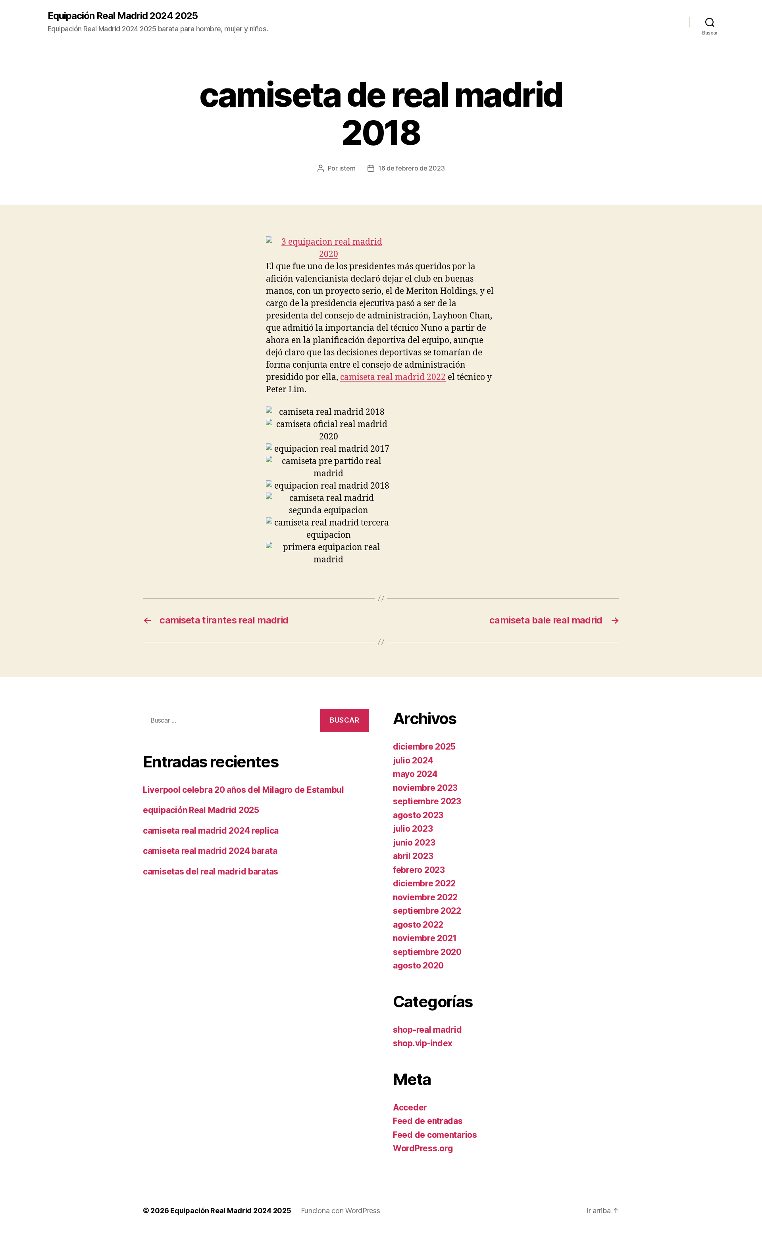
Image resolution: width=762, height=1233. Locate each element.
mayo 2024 (415, 774)
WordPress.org (423, 1148)
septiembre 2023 (427, 801)
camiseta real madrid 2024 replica (211, 831)
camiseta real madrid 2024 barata (210, 851)
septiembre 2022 (427, 911)
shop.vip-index (422, 1043)
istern (347, 168)
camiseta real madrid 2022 (393, 377)
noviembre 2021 (425, 938)
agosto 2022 (418, 925)
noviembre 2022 (425, 897)
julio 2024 (413, 760)
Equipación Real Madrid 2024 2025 (123, 16)
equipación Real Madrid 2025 (201, 810)
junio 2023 (414, 843)
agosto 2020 (418, 965)
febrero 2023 (419, 870)
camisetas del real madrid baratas (210, 871)
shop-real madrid (427, 1030)
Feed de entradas (428, 1121)
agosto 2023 (418, 815)
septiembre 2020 (427, 952)
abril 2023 (413, 856)
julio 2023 (413, 829)
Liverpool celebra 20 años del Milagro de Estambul (243, 790)
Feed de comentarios (435, 1135)
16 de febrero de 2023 (411, 168)
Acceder (410, 1107)
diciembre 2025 (424, 747)
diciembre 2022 (424, 883)
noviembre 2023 (425, 788)
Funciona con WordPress (340, 1210)
